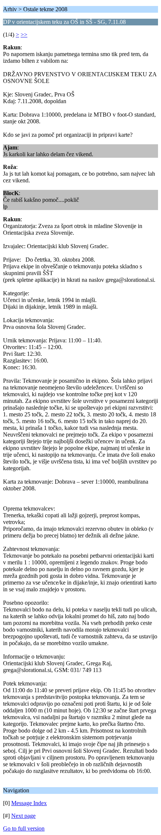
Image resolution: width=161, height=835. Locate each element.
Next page (23, 816)
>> (24, 34)
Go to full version (24, 828)
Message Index (29, 803)
